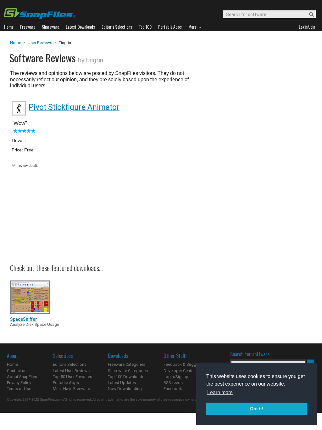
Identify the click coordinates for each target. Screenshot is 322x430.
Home (15, 42)
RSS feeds (173, 382)
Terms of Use (19, 388)
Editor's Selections (69, 364)
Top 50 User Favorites (72, 376)
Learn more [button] (220, 392)
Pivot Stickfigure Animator (74, 107)
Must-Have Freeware (71, 388)
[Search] (308, 14)
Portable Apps (66, 382)
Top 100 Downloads (126, 376)
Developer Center (179, 370)
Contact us (16, 370)
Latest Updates (122, 382)
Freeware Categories (126, 364)
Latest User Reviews (71, 370)
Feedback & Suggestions (187, 364)
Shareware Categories (128, 370)
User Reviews (40, 42)
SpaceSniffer (23, 319)
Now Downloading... (126, 388)
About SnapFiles (22, 376)
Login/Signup (176, 376)
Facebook (173, 388)
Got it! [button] (257, 408)
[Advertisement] (258, 167)
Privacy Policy (19, 382)
